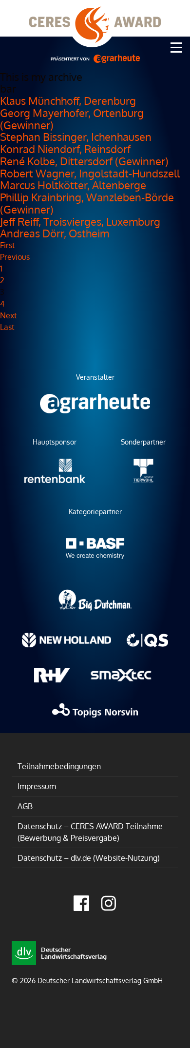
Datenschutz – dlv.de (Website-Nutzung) (89, 858)
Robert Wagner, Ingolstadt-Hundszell (90, 173)
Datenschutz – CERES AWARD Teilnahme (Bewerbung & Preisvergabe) (90, 832)
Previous (15, 257)
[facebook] (81, 903)
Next (8, 315)
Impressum (37, 786)
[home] (95, 18)
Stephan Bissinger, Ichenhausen (76, 136)
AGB (25, 806)
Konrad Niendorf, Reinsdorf (65, 148)
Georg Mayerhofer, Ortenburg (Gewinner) (72, 119)
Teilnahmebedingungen (59, 766)
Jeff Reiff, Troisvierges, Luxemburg (80, 221)
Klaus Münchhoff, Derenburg (68, 100)
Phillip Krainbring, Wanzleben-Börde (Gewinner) (87, 203)
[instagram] (108, 903)
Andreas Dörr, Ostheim (54, 233)
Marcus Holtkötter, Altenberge (73, 185)
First (7, 245)
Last (7, 327)
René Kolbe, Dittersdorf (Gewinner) (84, 161)
